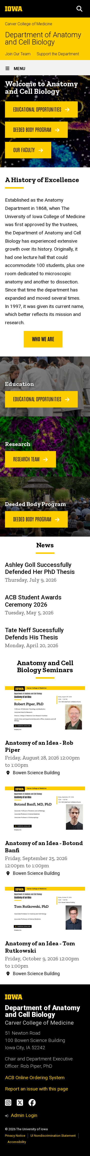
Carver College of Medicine (28, 24)
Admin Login (24, 1115)
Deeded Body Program (32, 129)
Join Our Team (17, 54)
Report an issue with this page (36, 1089)
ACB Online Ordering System (34, 1077)
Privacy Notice (15, 1135)
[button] (79, 9)
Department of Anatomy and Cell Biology (43, 38)
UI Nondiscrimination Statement (53, 1135)
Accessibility (17, 1142)
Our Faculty (24, 149)
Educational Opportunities (37, 109)
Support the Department (58, 54)
